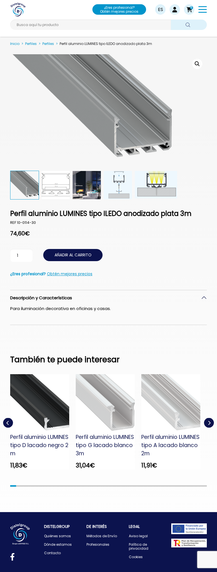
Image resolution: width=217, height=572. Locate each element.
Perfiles (31, 43)
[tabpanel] (43, 422)
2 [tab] (19, 486)
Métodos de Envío (101, 536)
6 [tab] (43, 486)
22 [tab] (138, 486)
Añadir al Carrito (73, 255)
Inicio (14, 43)
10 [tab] (67, 486)
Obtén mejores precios (69, 274)
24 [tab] (150, 486)
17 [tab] (108, 486)
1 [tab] (13, 486)
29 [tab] (180, 486)
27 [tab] (168, 486)
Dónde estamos (58, 544)
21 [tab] (132, 486)
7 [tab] (49, 486)
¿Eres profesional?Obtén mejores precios (119, 9)
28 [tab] (174, 486)
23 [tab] (144, 486)
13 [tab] (85, 486)
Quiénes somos (57, 536)
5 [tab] (37, 486)
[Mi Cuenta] (174, 9)
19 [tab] (120, 486)
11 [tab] (73, 486)
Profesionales (97, 544)
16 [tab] (102, 486)
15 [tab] (96, 486)
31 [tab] (192, 486)
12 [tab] (79, 486)
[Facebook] (12, 558)
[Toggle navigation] (202, 10)
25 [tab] (156, 486)
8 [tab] (55, 486)
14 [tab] (91, 486)
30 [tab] (186, 486)
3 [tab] (25, 486)
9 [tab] (61, 486)
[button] (189, 9)
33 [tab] (204, 486)
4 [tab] (31, 486)
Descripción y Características (41, 298)
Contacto (52, 553)
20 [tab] (126, 486)
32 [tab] (198, 486)
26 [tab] (162, 486)
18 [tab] (115, 486)
